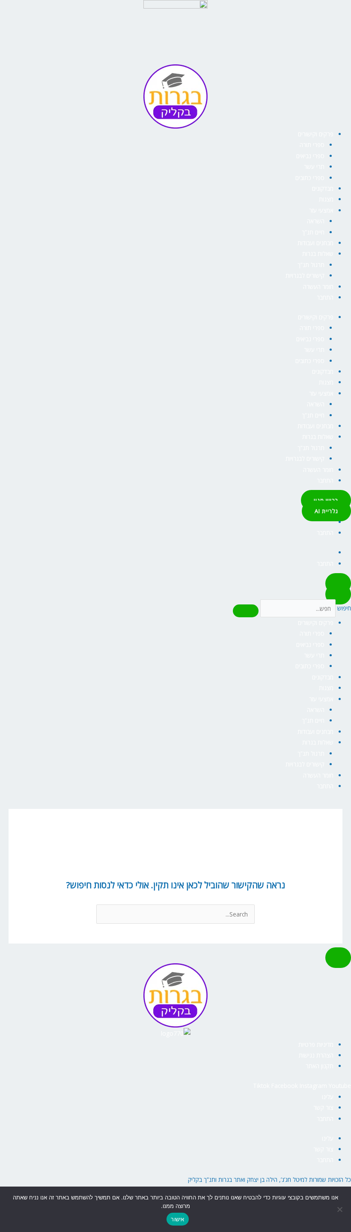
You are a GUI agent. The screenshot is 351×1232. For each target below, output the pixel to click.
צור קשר (323, 1107)
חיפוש (344, 608)
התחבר (325, 297)
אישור (177, 1219)
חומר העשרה (318, 286)
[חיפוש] (246, 610)
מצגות (326, 199)
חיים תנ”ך (313, 232)
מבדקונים (322, 188)
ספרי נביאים (310, 156)
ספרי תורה (312, 145)
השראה (315, 221)
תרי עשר (314, 166)
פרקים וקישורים (315, 134)
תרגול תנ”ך (310, 265)
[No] (340, 1209)
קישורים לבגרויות (305, 275)
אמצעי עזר (321, 210)
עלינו (327, 1097)
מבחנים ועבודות (315, 243)
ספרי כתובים (309, 178)
